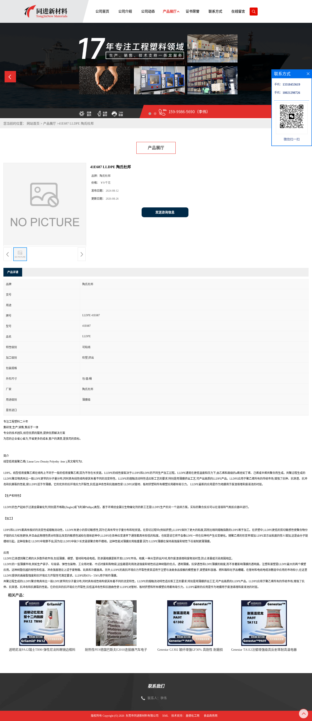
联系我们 (156, 686)
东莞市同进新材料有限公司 (142, 715)
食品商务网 (210, 715)
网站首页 (33, 123)
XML (165, 715)
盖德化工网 (192, 715)
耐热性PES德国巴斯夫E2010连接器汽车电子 (116, 649)
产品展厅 (49, 123)
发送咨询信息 (165, 212)
